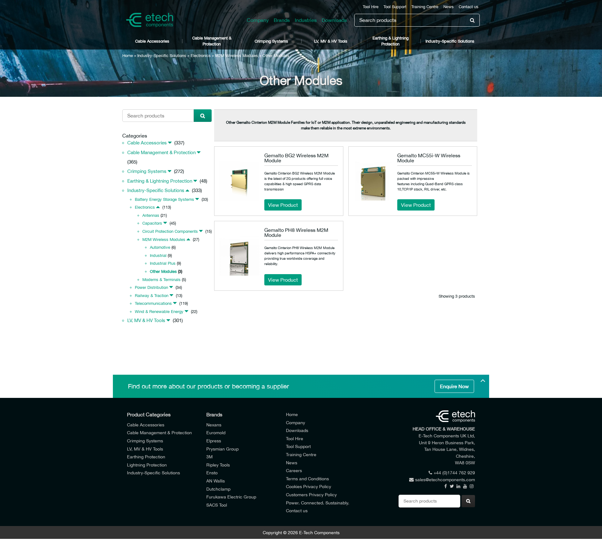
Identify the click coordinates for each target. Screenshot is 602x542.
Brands (282, 20)
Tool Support (394, 6)
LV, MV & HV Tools (330, 41)
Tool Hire (370, 6)
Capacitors (152, 223)
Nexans (213, 424)
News (448, 6)
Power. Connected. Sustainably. (317, 502)
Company (258, 20)
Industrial (158, 255)
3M (209, 456)
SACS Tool (216, 505)
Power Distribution (151, 287)
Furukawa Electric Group (231, 496)
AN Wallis (215, 480)
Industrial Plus (163, 263)
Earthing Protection (146, 456)
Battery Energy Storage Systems (164, 199)
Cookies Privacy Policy (308, 486)
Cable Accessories (152, 41)
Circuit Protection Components (170, 231)
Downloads (334, 20)
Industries (306, 20)
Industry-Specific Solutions (449, 41)
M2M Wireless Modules (236, 55)
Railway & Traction (151, 295)
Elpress (213, 440)
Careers (294, 470)
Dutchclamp (218, 489)
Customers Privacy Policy (311, 494)
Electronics (201, 55)
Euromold (215, 432)
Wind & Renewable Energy (159, 311)
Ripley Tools (218, 464)
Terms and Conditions (307, 478)
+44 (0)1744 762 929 (454, 472)
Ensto (212, 472)
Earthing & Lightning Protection (390, 41)
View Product (283, 205)
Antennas (150, 215)
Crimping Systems (271, 41)
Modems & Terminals (161, 279)
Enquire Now (454, 386)
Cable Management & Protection (211, 41)
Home (127, 55)
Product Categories (149, 414)
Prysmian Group (222, 448)
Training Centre (424, 6)
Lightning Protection (147, 464)
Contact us (468, 6)
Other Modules (163, 271)
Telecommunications (153, 303)
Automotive (160, 247)
